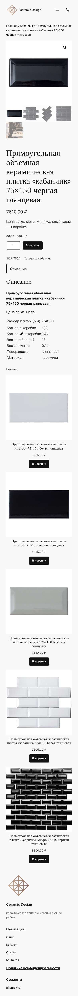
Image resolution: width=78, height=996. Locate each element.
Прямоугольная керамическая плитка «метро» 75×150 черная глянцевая (39, 543)
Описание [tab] (18, 269)
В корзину (33, 245)
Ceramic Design (30, 9)
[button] (64, 47)
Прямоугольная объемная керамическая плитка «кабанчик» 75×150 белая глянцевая (39, 741)
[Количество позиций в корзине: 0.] (67, 10)
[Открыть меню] (57, 10)
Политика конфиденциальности (33, 968)
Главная (11, 25)
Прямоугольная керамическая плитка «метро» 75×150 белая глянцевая (39, 446)
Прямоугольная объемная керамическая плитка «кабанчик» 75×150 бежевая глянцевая (39, 642)
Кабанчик (26, 25)
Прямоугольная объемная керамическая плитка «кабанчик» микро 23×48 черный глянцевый (39, 840)
